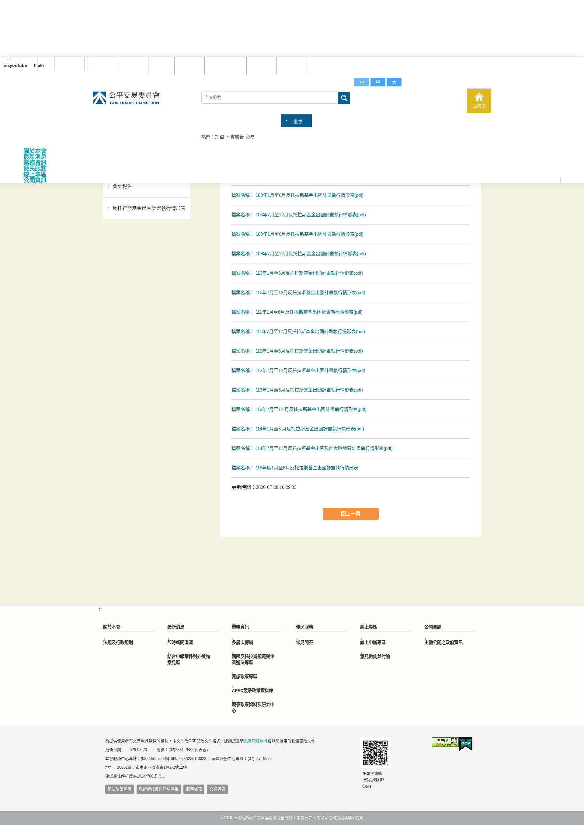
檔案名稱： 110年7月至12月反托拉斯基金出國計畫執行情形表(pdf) (298, 292)
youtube (23, 65)
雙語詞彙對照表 (224, 65)
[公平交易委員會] (126, 98)
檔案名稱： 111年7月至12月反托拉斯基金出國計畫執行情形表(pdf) (298, 331)
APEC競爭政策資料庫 (252, 690)
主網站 (479, 101)
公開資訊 (35, 180)
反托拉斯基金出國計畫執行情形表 (149, 208)
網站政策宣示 (119, 789)
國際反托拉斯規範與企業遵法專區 (253, 659)
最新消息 (35, 157)
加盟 (219, 136)
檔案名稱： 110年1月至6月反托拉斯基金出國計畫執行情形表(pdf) (297, 273)
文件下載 (290, 65)
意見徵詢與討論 (375, 656)
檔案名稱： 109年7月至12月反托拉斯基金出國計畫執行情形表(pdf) (298, 253)
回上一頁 (350, 513)
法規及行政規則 (118, 642)
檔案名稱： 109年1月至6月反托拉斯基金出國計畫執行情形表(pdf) (297, 234)
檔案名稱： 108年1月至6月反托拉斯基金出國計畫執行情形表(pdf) (297, 195)
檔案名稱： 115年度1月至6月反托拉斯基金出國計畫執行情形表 (294, 467)
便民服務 (35, 168)
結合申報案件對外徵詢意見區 (188, 659)
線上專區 (35, 174)
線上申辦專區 (373, 642)
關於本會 (35, 151)
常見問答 (260, 65)
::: (9, 59)
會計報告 (122, 186)
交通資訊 (217, 789)
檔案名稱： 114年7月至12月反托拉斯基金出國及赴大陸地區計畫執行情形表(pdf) (312, 448)
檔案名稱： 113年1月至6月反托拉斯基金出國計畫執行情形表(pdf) (297, 389)
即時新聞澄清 (180, 642)
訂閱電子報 (69, 63)
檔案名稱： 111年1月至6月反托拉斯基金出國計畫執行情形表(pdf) (297, 312)
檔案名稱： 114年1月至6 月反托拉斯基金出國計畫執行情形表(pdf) (297, 428)
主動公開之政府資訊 (443, 642)
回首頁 (160, 65)
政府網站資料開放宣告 (159, 789)
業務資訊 (35, 162)
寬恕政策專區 (244, 676)
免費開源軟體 (256, 741)
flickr (40, 65)
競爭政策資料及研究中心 (253, 707)
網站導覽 (188, 65)
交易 (250, 136)
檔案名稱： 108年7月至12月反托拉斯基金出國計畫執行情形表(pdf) (298, 214)
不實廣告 (235, 136)
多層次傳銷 (242, 642)
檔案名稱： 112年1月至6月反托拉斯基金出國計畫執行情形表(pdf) (297, 350)
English (100, 63)
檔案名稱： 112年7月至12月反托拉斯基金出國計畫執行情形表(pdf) (298, 370)
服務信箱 (320, 65)
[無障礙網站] (445, 743)
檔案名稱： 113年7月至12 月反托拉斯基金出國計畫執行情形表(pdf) (299, 409)
